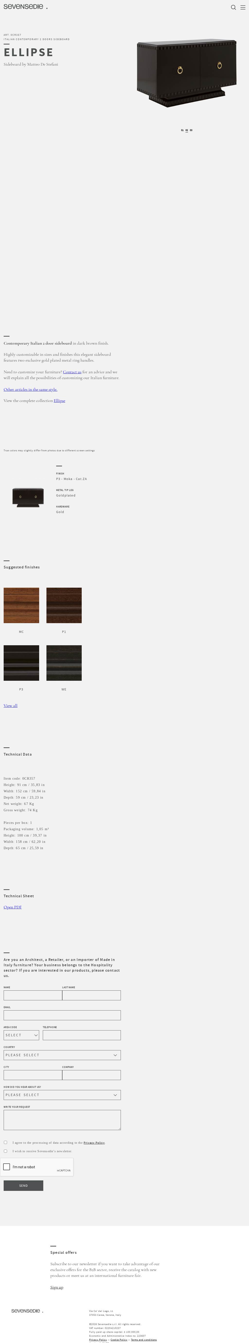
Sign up (56, 1287)
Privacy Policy (94, 1143)
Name (7, 987)
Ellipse (59, 401)
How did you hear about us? (22, 1087)
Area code (10, 1027)
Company (68, 1067)
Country (9, 1047)
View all (11, 706)
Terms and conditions (144, 1339)
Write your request (17, 1106)
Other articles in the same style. (30, 389)
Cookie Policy (119, 1339)
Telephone (50, 1027)
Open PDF (13, 907)
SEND (23, 1185)
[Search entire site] (234, 7)
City (6, 1067)
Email (7, 1007)
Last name (68, 987)
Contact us (72, 372)
